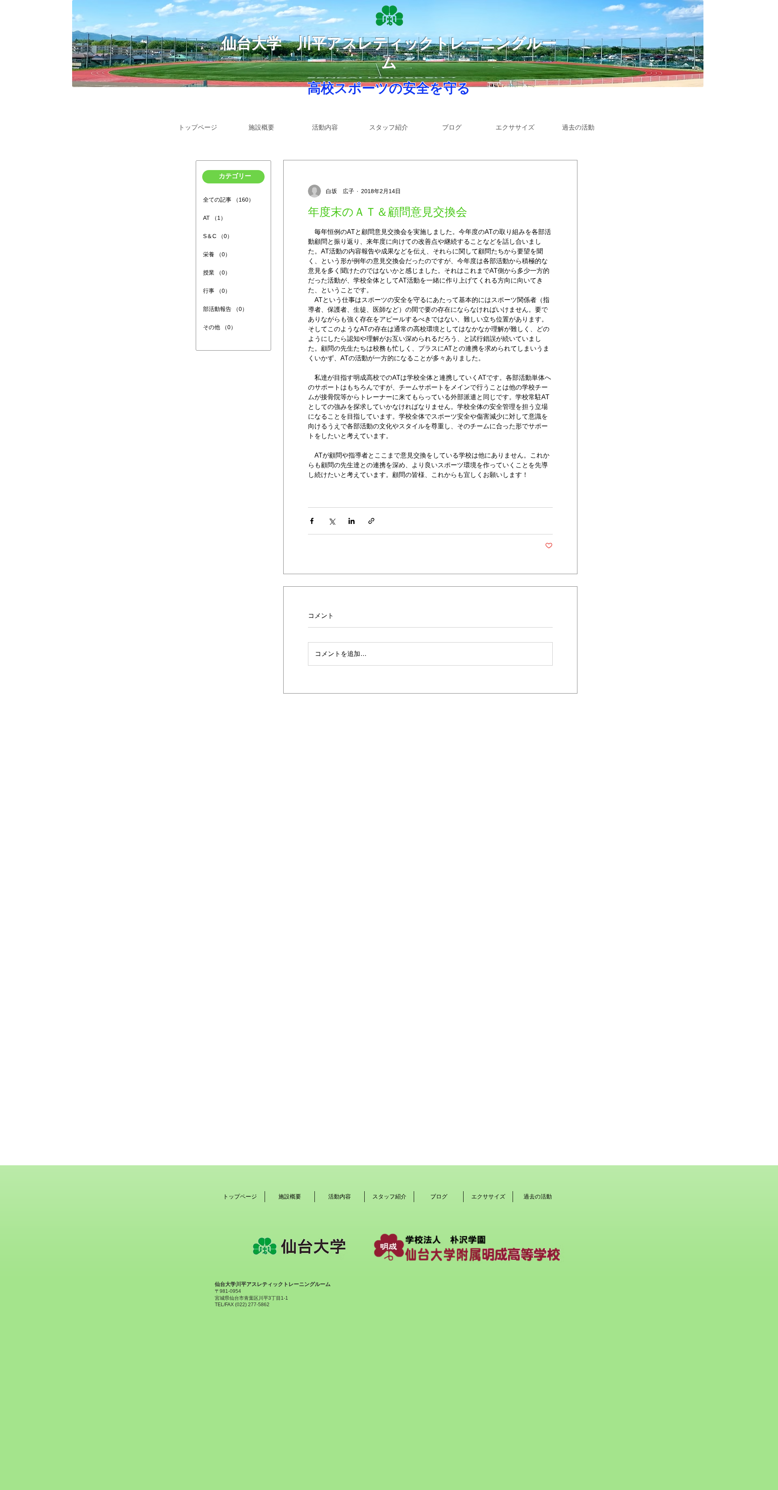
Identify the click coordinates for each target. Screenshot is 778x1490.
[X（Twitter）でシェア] (332, 521)
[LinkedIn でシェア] (351, 521)
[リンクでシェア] (371, 521)
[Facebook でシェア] (312, 521)
